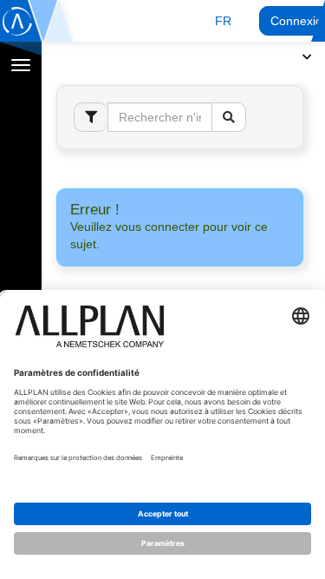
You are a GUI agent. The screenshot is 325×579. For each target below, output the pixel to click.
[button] (223, 21)
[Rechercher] (228, 117)
